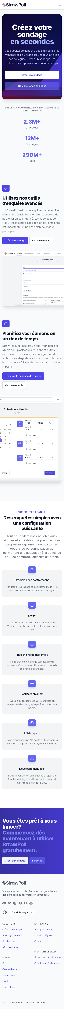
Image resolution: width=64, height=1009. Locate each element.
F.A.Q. (5, 981)
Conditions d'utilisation (46, 963)
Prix (4, 963)
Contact (38, 941)
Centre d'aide (9, 969)
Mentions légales (43, 935)
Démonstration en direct (32, 85)
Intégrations (8, 987)
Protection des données (47, 957)
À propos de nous (44, 929)
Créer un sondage (32, 74)
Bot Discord (9, 941)
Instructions (8, 975)
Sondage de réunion (13, 935)
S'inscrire (37, 860)
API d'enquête (10, 947)
